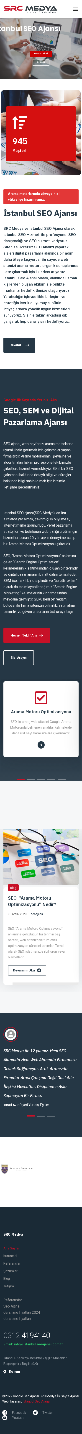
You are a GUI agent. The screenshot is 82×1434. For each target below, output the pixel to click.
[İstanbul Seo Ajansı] (30, 9)
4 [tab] (51, 779)
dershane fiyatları (17, 1318)
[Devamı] (41, 745)
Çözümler (10, 1271)
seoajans (37, 914)
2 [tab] (31, 779)
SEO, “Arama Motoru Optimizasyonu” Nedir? (32, 901)
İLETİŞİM (41, 62)
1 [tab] (21, 779)
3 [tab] (41, 779)
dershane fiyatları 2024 (21, 1312)
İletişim (8, 1286)
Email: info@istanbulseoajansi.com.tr (33, 1344)
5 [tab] (62, 779)
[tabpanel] (41, 719)
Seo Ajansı (11, 1306)
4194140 (26, 1335)
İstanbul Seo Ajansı (36, 1401)
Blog (13, 888)
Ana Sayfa (11, 1248)
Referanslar (11, 1263)
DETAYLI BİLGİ (41, 53)
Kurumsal (10, 1256)
